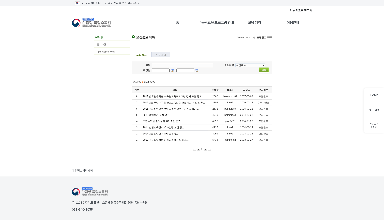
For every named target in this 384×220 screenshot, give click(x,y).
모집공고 (261, 37)
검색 (264, 70)
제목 (148, 65)
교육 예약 (254, 22)
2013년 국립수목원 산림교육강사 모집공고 (166, 139)
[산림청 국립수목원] (90, 191)
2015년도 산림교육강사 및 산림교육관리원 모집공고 (171, 108)
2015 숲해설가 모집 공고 (156, 115)
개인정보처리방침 (106, 51)
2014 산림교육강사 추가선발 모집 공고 (163, 127)
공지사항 (101, 44)
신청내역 (161, 54)
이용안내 (293, 22)
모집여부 (229, 65)
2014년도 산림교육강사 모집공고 (160, 133)
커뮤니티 (250, 37)
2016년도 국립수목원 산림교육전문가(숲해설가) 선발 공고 (174, 102)
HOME (374, 95)
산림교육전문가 (374, 125)
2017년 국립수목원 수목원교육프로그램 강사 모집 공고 (172, 96)
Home (240, 37)
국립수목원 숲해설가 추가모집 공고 (162, 121)
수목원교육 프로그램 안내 (216, 22)
